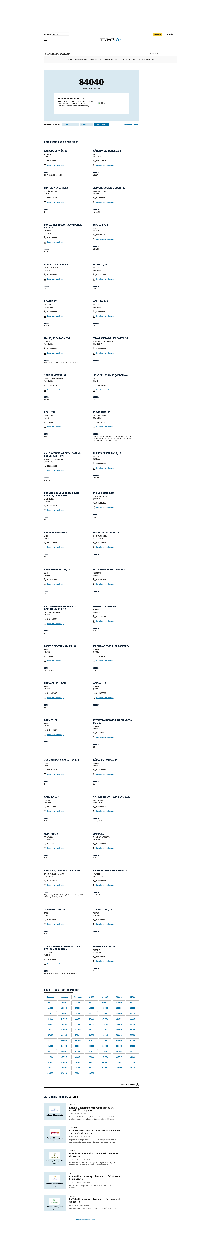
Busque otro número (128, 1085)
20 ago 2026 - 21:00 (82, 1205)
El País (71, 1113)
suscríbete (157, 34)
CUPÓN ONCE (73, 1127)
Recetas (125, 59)
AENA (168, 53)
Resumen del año (134, 59)
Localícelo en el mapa (55, 165)
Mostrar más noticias (86, 1220)
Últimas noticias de (61, 1097)
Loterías (72, 1105)
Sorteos (70, 59)
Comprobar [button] (101, 124)
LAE (70, 1173)
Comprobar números (81, 59)
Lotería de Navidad (58, 54)
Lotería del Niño (108, 59)
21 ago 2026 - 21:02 (82, 1136)
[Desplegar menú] (46, 40)
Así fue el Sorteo (95, 59)
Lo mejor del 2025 (148, 59)
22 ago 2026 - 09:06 (82, 1113)
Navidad (118, 59)
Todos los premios (131, 124)
